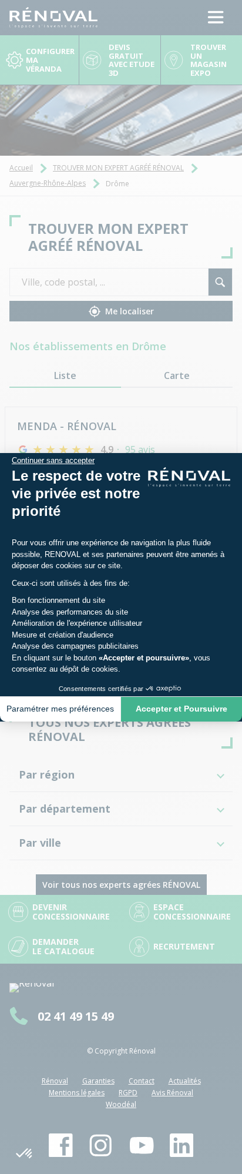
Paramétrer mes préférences (60, 708)
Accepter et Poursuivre (181, 708)
